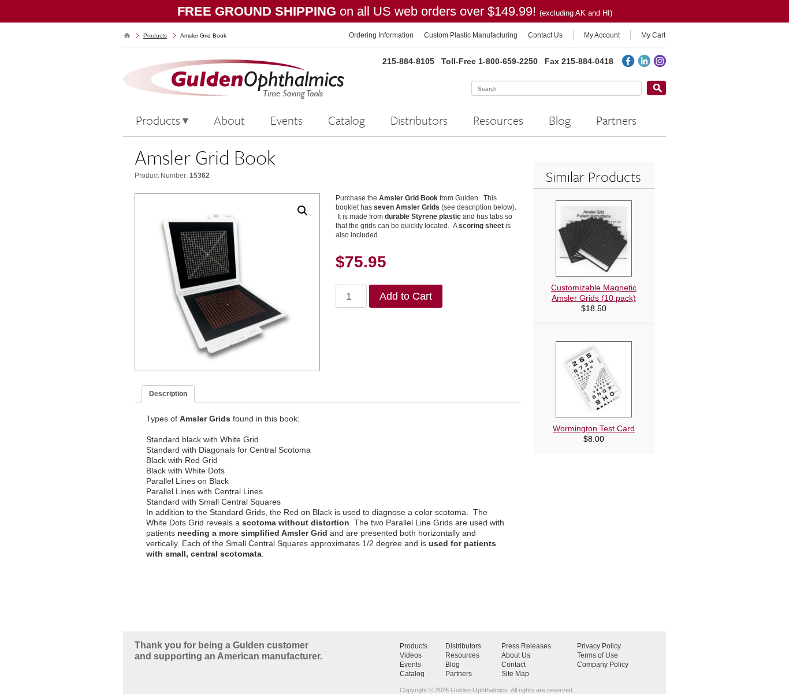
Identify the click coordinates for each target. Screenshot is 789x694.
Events (410, 665)
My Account (602, 35)
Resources (462, 655)
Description (168, 394)
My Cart (653, 35)
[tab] (168, 393)
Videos (411, 655)
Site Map (515, 674)
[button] (302, 210)
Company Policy (602, 665)
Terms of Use (597, 655)
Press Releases (526, 646)
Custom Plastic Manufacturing (471, 35)
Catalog (412, 674)
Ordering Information (381, 35)
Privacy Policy (599, 646)
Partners (458, 674)
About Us (515, 655)
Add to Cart (405, 296)
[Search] (656, 88)
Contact (513, 665)
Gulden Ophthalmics (127, 35)
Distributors (463, 646)
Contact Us (545, 35)
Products (155, 35)
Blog (452, 665)
